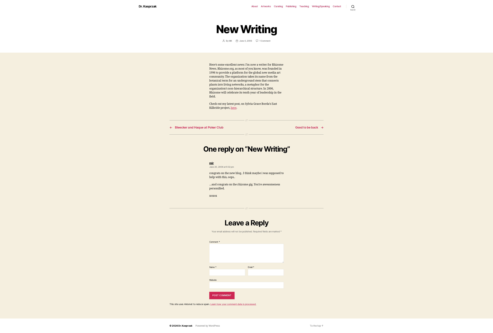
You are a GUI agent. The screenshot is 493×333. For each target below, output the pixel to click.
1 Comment (264, 41)
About (254, 6)
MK (230, 41)
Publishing (291, 6)
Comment (214, 242)
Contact (337, 6)
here (233, 108)
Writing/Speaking (321, 6)
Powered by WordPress (207, 325)
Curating (278, 6)
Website (213, 280)
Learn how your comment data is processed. (233, 304)
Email (251, 267)
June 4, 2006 (245, 41)
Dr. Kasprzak (148, 6)
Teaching (304, 6)
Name (212, 267)
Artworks (266, 6)
